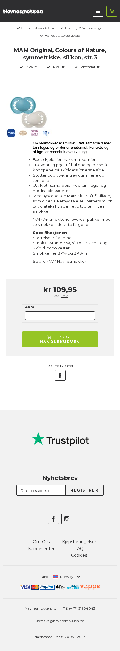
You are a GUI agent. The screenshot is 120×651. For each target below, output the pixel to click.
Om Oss (41, 541)
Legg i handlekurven (60, 339)
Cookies (79, 555)
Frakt (64, 296)
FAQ (79, 548)
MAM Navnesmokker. (67, 261)
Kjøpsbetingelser (79, 541)
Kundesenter (41, 548)
